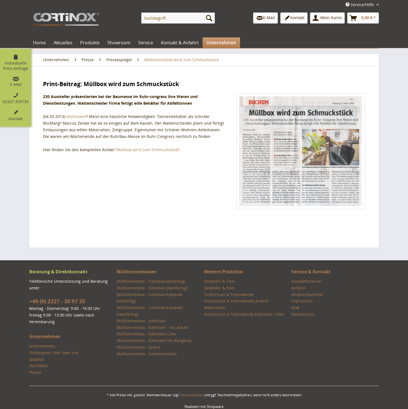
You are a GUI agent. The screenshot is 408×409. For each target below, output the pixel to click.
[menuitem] (178, 18)
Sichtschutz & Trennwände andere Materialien (236, 304)
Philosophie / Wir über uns (54, 352)
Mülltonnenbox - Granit (138, 347)
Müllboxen (76, 116)
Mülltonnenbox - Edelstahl (141, 320)
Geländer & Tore (219, 281)
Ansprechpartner (307, 294)
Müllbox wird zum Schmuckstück (147, 149)
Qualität (36, 359)
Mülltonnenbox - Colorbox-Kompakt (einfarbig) (150, 298)
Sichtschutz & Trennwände (229, 294)
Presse (35, 372)
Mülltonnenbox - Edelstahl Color (147, 333)
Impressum (302, 300)
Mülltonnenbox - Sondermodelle (147, 353)
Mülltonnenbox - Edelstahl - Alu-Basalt (152, 327)
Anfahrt (298, 287)
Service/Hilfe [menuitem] (362, 4)
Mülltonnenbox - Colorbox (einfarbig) (151, 281)
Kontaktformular (306, 281)
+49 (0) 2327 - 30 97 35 (57, 301)
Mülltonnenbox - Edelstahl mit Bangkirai (154, 340)
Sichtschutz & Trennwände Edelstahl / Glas (244, 314)
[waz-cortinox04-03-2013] (300, 151)
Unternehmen (42, 346)
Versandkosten (191, 395)
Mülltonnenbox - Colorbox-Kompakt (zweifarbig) (150, 311)
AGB (295, 307)
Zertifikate (38, 365)
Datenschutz (303, 314)
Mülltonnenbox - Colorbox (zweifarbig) (152, 287)
